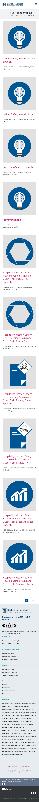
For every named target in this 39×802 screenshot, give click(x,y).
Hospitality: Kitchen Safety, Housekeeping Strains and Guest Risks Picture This (17, 338)
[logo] (12, 4)
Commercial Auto (8, 654)
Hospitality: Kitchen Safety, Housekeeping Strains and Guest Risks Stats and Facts (18, 580)
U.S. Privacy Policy (13, 770)
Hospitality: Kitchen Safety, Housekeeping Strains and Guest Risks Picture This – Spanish (17, 277)
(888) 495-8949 (13, 644)
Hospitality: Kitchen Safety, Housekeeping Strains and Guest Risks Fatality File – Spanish (17, 398)
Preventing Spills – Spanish (18, 166)
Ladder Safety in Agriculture (18, 114)
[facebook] (32, 793)
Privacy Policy (34, 800)
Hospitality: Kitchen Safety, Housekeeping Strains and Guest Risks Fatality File (17, 459)
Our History (6, 688)
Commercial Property (9, 657)
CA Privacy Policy (26, 770)
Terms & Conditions (32, 798)
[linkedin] (3, 784)
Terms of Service (12, 766)
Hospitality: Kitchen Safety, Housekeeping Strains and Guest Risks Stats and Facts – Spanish (19, 520)
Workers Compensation (10, 660)
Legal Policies (25, 766)
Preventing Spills (12, 219)
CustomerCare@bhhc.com (16, 641)
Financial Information (9, 691)
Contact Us (6, 694)
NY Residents (25, 772)
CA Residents (14, 772)
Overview (5, 685)
